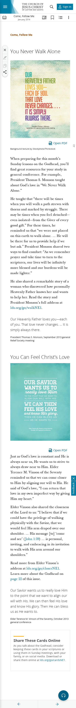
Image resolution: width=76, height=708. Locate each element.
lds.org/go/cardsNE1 (52, 660)
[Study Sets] (44, 17)
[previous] (19, 704)
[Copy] (5, 65)
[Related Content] (60, 17)
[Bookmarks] (52, 17)
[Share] (5, 72)
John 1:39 (32, 539)
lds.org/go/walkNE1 (26, 307)
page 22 (16, 579)
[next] (57, 704)
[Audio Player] (63, 695)
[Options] (68, 17)
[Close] (5, 50)
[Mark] (5, 57)
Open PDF (60, 143)
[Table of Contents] (4, 17)
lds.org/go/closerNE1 (42, 568)
